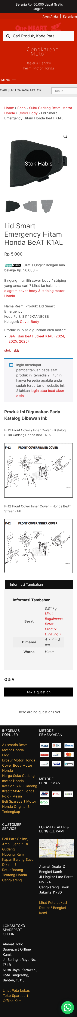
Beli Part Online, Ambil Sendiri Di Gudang (15, 844)
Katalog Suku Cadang (19, 786)
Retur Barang (12, 870)
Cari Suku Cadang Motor (20, 90)
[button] (5, 80)
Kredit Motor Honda (18, 791)
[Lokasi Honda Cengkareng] (56, 856)
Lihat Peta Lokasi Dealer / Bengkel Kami (53, 907)
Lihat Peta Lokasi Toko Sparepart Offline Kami (17, 995)
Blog (5, 755)
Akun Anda (50, 16)
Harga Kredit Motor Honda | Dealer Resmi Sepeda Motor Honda (38, 26)
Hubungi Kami (13, 854)
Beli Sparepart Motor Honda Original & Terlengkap (19, 806)
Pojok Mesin (12, 796)
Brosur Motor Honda (18, 760)
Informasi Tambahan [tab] (26, 584)
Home (9, 108)
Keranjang (70, 16)
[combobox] (38, 36)
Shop (21, 108)
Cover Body (28, 113)
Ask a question (38, 692)
